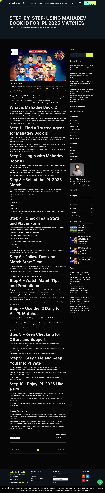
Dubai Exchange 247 (49, 490)
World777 (72, 301)
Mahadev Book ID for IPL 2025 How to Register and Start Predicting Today (84, 239)
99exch (79, 299)
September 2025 (75, 129)
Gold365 (81, 306)
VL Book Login (80, 286)
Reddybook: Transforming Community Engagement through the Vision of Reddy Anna (81, 76)
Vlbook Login (73, 288)
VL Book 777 (83, 292)
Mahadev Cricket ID (75, 281)
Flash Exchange (87, 488)
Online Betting (74, 156)
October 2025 (74, 126)
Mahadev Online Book (76, 283)
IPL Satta (34, 488)
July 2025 (73, 132)
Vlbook (85, 283)
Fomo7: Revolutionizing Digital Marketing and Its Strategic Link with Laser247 (80, 99)
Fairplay (72, 150)
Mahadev (33, 3)
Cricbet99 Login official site (77, 312)
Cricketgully (68, 488)
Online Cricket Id (20, 490)
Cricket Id (87, 490)
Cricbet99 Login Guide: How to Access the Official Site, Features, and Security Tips (81, 68)
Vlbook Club (82, 288)
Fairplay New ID (74, 274)
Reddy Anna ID (85, 308)
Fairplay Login (79, 272)
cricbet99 (86, 295)
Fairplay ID (87, 272)
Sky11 (94, 488)
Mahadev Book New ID (85, 279)
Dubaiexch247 (68, 490)
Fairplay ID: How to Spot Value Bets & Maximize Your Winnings (83, 228)
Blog (66, 3)
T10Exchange (27, 488)
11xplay (72, 297)
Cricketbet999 (51, 488)
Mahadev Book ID (16, 3)
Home (11, 27)
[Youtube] (83, 480)
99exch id (83, 304)
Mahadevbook (74, 279)
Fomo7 (86, 306)
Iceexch (11, 488)
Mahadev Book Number (37, 478)
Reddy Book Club (74, 310)
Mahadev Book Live (85, 277)
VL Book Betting (74, 292)
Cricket (20, 83)
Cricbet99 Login (85, 310)
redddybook (85, 299)
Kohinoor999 (77, 488)
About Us (40, 3)
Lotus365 (72, 295)
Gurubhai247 (86, 301)
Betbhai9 (79, 301)
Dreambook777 (78, 490)
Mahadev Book (74, 277)
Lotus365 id (79, 295)
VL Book (72, 286)
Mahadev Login (59, 3)
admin (13, 83)
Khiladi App (59, 490)
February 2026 (74, 124)
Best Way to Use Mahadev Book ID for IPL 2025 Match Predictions (84, 249)
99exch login (73, 306)
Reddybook (86, 297)
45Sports (100, 488)
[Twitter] (87, 476)
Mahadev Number (49, 3)
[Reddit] (83, 476)
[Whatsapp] (100, 482)
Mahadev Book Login (37, 480)
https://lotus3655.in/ (75, 308)
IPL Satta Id (18, 488)
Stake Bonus (30, 490)
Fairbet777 (5, 488)
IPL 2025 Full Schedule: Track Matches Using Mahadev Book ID (85, 259)
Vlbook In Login (74, 290)
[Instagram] (87, 480)
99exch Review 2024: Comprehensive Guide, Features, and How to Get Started (81, 91)
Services (33, 476)
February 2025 (74, 138)
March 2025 (73, 135)
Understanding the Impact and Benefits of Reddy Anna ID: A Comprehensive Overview (81, 83)
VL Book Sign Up (84, 290)
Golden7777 (78, 297)
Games (72, 153)
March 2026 (73, 121)
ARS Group (38, 490)
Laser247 (72, 299)
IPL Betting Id (42, 488)
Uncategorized (74, 159)
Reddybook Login (74, 304)
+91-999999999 (13, 477)
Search (73, 49)
